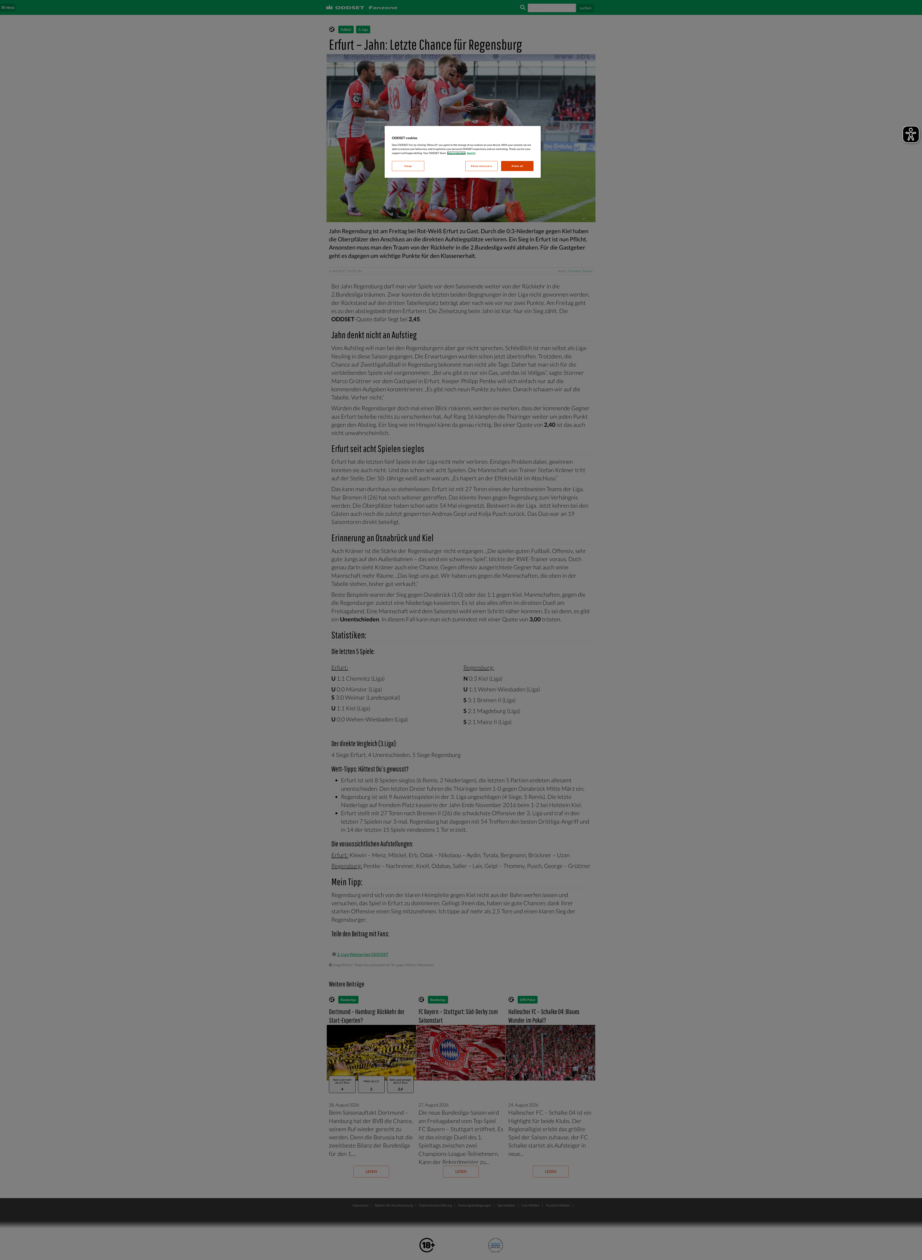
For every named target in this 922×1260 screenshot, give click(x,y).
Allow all (517, 165)
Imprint (471, 153)
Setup (408, 165)
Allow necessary (481, 165)
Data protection (456, 153)
